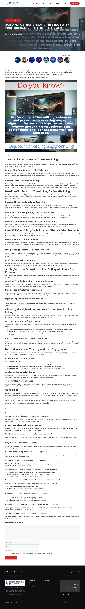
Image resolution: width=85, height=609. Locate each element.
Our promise (32, 588)
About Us (31, 583)
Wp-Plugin (50, 3)
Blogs (45, 583)
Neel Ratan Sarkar (17, 34)
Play (43, 3)
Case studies (47, 585)
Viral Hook (75, 3)
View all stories (66, 55)
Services (64, 3)
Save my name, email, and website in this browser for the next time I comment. (29, 554)
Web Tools (36, 3)
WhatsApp (75, 583)
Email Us (76, 584)
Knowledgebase (48, 586)
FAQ (45, 588)
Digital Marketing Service (13, 20)
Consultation (32, 586)
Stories (58, 3)
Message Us (76, 572)
